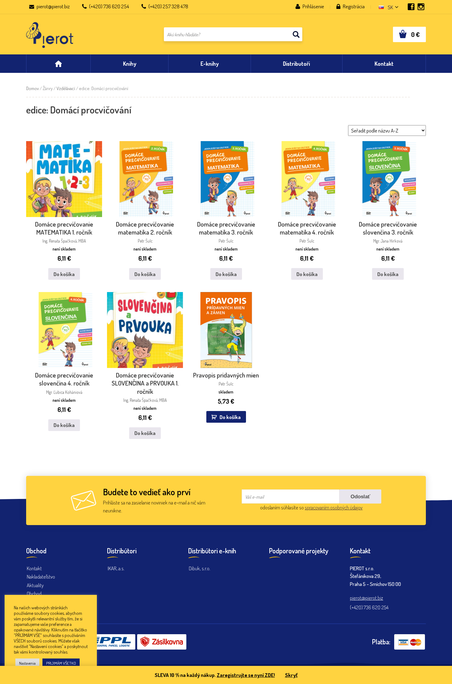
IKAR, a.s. (116, 568)
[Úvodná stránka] (58, 63)
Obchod (34, 593)
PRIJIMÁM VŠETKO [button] (61, 663)
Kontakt (34, 568)
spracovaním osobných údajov (334, 507)
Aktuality (35, 585)
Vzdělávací (66, 88)
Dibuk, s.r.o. (199, 568)
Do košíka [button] (230, 417)
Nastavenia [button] (27, 663)
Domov (32, 88)
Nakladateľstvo (41, 576)
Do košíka (64, 274)
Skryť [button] (291, 675)
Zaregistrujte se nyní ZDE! (246, 675)
